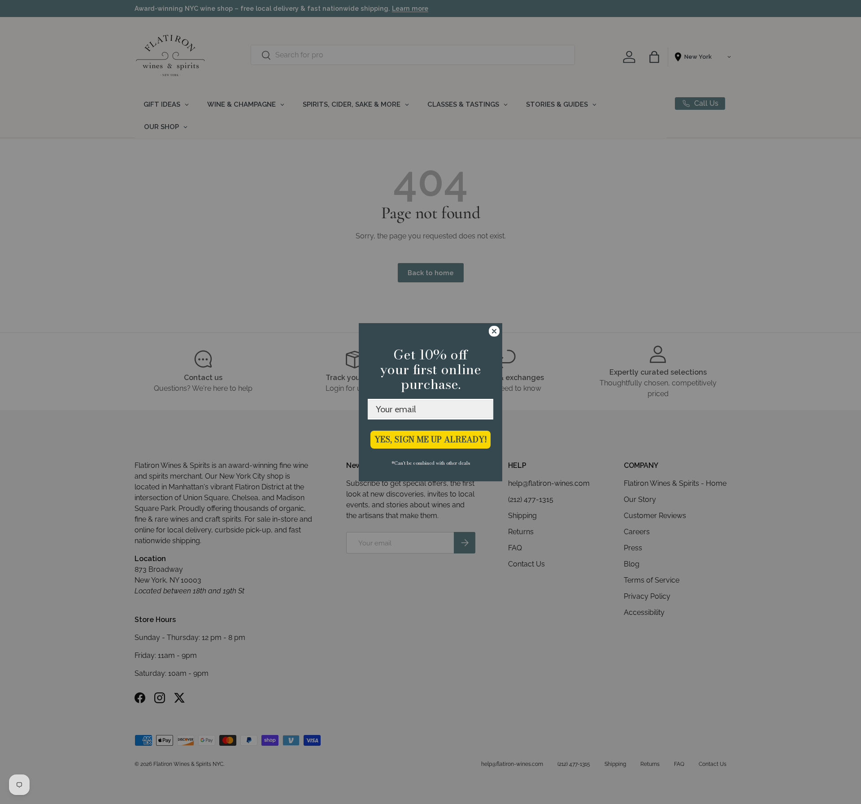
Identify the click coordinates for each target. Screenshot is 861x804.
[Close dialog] (494, 331)
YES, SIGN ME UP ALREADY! (430, 439)
